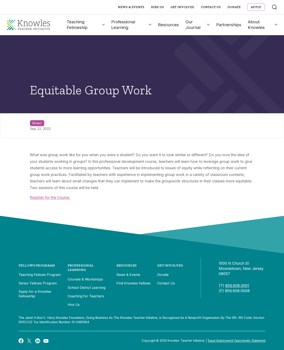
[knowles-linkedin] (37, 340)
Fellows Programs (37, 265)
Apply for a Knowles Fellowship (35, 293)
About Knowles (256, 24)
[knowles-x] (29, 340)
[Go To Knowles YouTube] (45, 340)
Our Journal (192, 24)
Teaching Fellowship (77, 24)
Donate (234, 7)
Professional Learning (123, 24)
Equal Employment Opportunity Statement (236, 340)
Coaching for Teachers (86, 296)
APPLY (256, 7)
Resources (168, 24)
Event (37, 123)
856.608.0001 (237, 285)
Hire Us (157, 7)
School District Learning (86, 287)
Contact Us (211, 7)
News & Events (131, 7)
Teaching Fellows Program (40, 275)
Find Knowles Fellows (133, 283)
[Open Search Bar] (274, 7)
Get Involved (182, 7)
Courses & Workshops (85, 279)
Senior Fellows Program (38, 283)
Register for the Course (50, 197)
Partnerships (228, 24)
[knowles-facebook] (21, 340)
